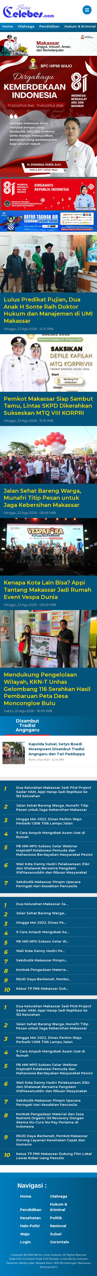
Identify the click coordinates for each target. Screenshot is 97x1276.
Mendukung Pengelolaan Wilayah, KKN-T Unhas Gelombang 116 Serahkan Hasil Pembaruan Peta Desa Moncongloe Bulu (47, 688)
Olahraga (26, 26)
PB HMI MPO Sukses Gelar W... (42, 941)
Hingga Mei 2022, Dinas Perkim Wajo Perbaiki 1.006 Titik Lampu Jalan (49, 821)
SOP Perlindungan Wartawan (72, 1263)
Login (25, 1242)
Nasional (58, 1226)
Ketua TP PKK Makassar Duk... (42, 988)
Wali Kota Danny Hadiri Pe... (40, 951)
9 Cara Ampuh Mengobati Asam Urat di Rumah (50, 835)
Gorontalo (59, 1242)
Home (7, 26)
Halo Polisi (30, 1226)
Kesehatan (30, 1218)
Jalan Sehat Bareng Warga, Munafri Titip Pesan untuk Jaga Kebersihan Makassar (42, 498)
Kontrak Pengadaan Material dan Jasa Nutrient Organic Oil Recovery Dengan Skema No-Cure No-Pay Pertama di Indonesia (50, 1120)
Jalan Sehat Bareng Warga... (41, 913)
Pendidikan (49, 26)
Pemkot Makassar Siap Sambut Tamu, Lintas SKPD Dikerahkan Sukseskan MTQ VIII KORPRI (48, 405)
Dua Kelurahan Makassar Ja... (42, 904)
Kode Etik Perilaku (47, 1258)
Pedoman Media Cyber (20, 1263)
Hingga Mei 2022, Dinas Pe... (41, 922)
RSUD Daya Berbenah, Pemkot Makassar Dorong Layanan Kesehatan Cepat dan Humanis (52, 1140)
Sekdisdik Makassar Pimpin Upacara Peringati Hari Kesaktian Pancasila (48, 884)
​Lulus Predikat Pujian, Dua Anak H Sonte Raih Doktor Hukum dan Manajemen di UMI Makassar (48, 310)
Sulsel (55, 1234)
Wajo (25, 1234)
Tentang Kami (48, 1267)
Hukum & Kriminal (58, 1207)
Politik (56, 1218)
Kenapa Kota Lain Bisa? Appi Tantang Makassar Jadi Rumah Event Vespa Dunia (47, 589)
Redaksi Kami (44, 1263)
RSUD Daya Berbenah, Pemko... (43, 979)
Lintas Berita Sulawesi (74, 1258)
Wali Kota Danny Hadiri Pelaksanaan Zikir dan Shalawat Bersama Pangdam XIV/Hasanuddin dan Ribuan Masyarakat (53, 868)
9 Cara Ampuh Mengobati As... (42, 932)
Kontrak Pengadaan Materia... (42, 970)
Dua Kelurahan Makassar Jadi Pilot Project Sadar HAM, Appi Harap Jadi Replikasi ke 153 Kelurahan (53, 791)
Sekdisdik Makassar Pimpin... (41, 960)
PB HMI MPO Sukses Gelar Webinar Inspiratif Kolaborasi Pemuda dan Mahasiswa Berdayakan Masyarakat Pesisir (54, 850)
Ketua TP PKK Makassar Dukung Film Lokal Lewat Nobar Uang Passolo (54, 1156)
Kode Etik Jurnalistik (22, 1258)
